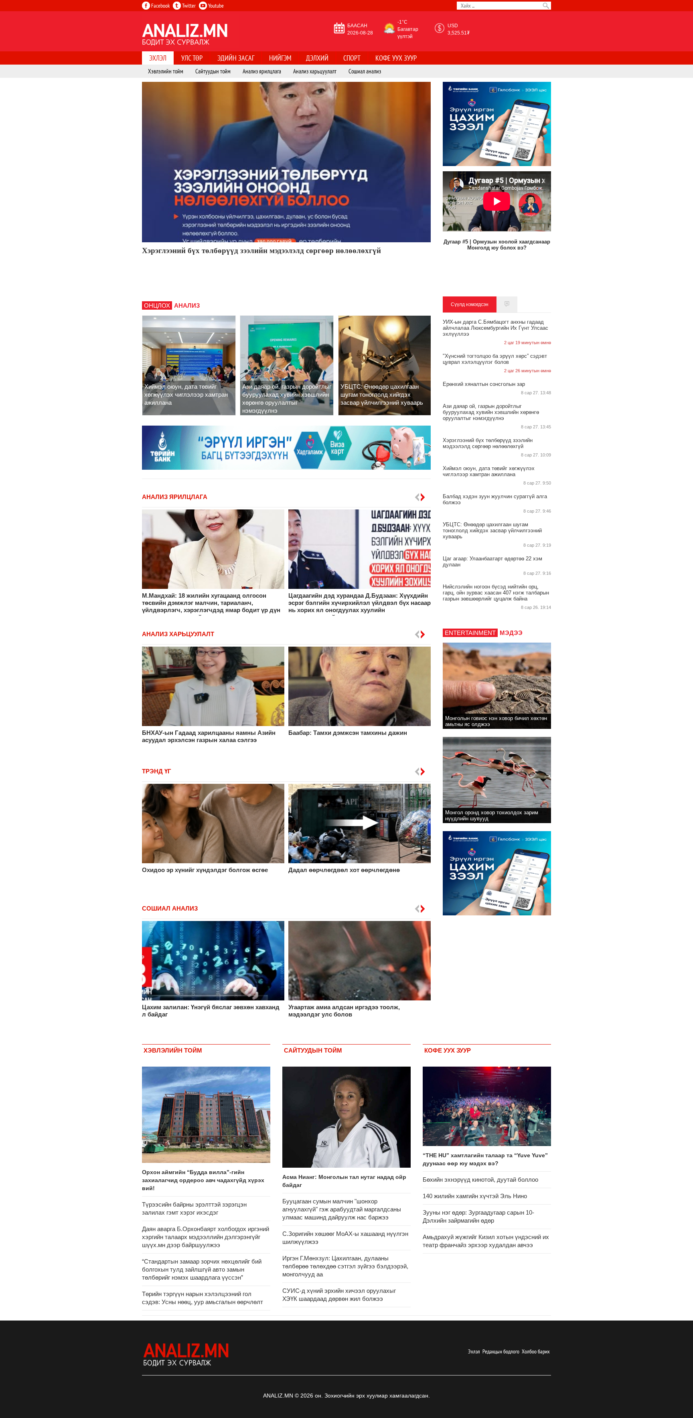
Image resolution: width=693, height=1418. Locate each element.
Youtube (215, 5)
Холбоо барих (536, 1351)
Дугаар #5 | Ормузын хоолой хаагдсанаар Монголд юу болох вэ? (497, 245)
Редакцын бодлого (500, 1351)
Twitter (188, 5)
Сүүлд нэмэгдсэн (469, 304)
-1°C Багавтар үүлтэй (407, 29)
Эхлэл (474, 1351)
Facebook (160, 5)
